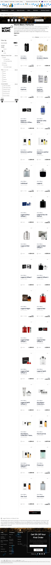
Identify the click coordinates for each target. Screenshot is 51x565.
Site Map (19, 541)
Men (28, 10)
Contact (17, 1)
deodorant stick (7, 91)
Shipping (6, 1)
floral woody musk (8, 61)
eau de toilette (6, 95)
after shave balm (7, 85)
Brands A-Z (5, 10)
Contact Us (3, 549)
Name (45, 37)
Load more (34, 512)
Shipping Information (3, 537)
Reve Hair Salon (4, 551)
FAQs (15, 35)
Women (35, 10)
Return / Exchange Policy (4, 541)
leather (5, 63)
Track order (11, 1)
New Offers (20, 543)
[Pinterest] (42, 554)
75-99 (5, 77)
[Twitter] (44, 554)
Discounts (19, 536)
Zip (18, 534)
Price (49, 37)
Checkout (44, 5)
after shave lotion (7, 87)
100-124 (5, 79)
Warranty (11, 542)
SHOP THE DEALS (39, 20)
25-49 (5, 73)
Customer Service (4, 534)
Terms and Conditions (11, 540)
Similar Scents (45, 10)
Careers (10, 553)
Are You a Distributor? (11, 551)
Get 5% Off (38, 549)
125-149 (5, 81)
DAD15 (15, 17)
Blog (21, 1)
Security (10, 547)
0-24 (5, 71)
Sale (12, 10)
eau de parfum (7, 93)
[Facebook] (37, 554)
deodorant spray (7, 89)
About (2, 1)
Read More (16, 33)
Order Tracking (4, 544)
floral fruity (7, 59)
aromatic (5, 65)
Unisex (4, 53)
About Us (11, 534)
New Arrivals (20, 10)
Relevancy (37, 37)
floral (5, 57)
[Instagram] (40, 554)
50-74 (5, 75)
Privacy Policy (12, 545)
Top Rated (41, 37)
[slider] (2, 102)
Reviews (19, 539)
